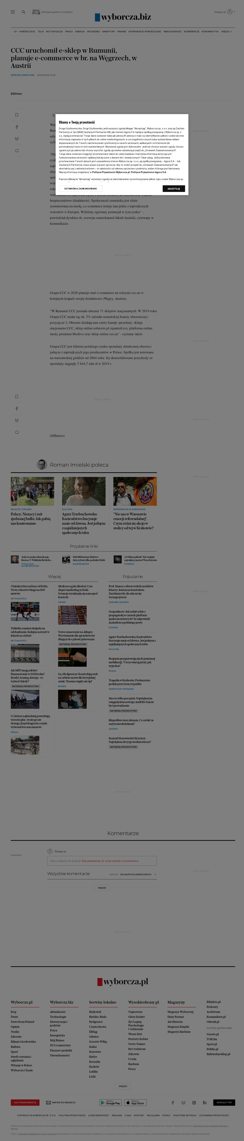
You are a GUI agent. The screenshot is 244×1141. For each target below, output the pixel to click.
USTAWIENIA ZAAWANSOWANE (80, 188)
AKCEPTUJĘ (174, 188)
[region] (122, 154)
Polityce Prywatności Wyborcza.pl (111, 172)
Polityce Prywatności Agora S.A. (149, 172)
